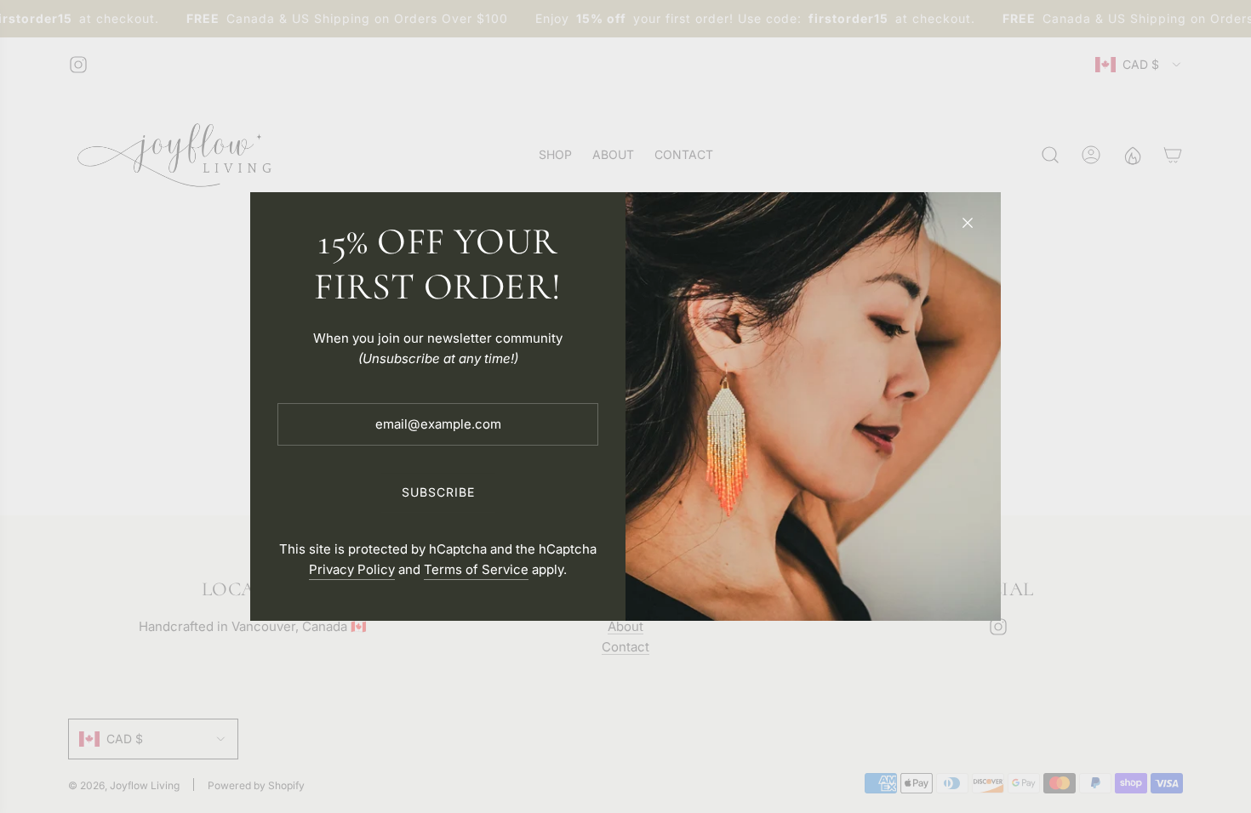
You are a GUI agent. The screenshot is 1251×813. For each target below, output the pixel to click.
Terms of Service (476, 569)
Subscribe (438, 492)
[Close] (967, 222)
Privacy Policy (352, 569)
